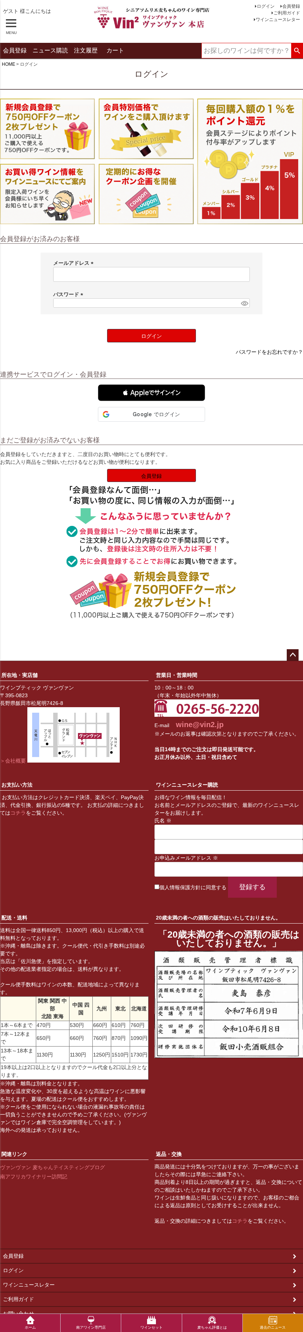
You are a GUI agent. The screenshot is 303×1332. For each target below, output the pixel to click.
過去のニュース (273, 1327)
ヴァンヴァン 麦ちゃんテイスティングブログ (52, 1167)
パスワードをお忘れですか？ (269, 352)
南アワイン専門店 (91, 1327)
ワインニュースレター (278, 19)
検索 (297, 51)
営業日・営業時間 (176, 675)
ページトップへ (293, 655)
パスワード (69, 294)
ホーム (30, 1327)
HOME (8, 64)
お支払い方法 (17, 785)
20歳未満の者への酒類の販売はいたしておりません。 (218, 918)
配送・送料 (14, 918)
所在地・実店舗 (19, 675)
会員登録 (291, 6)
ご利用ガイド (286, 13)
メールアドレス (74, 263)
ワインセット (151, 1327)
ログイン (266, 6)
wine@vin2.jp (200, 724)
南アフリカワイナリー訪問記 (33, 1176)
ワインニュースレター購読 (187, 785)
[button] (151, 392)
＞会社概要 (13, 761)
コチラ (18, 813)
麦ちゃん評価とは (212, 1327)
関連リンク (14, 1154)
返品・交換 (169, 1154)
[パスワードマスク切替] (244, 303)
